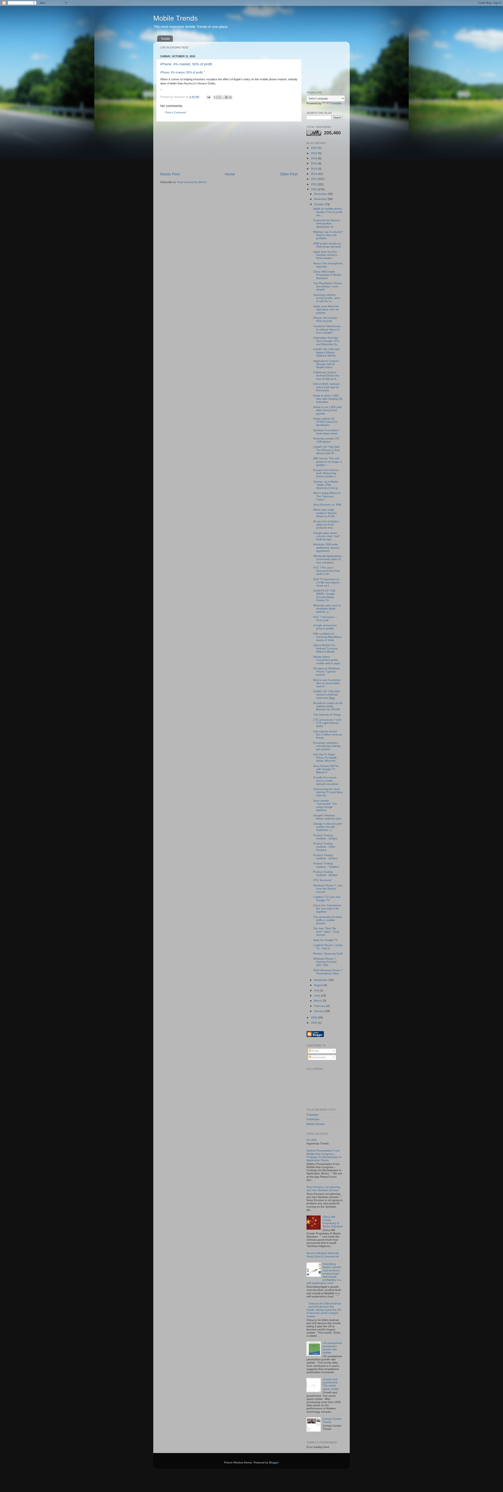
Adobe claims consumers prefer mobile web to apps (326, 660)
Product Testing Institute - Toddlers (326, 865)
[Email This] (215, 97)
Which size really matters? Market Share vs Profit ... (325, 513)
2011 (314, 184)
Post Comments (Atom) (191, 182)
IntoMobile (313, 1119)
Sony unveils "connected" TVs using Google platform (325, 805)
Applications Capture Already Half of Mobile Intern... (326, 364)
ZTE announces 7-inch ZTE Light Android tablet (327, 723)
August (318, 985)
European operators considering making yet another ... (326, 746)
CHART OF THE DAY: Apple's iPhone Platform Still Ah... (326, 352)
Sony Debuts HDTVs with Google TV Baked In (326, 769)
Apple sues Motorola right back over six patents (326, 309)
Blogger (273, 1462)
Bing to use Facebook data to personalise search (326, 683)
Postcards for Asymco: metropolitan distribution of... (327, 223)
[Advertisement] (229, 146)
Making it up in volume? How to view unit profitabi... (328, 235)
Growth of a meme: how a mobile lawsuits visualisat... (327, 780)
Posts (315, 1050)
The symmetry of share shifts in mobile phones (327, 920)
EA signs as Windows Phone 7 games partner (326, 671)
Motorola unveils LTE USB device (326, 440)
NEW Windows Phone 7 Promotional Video (328, 972)
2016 (314, 158)
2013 (314, 173)
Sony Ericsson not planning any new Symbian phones (323, 1189)
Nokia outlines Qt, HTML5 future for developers (325, 421)
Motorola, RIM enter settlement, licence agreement (326, 547)
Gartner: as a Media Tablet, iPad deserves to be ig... (326, 484)
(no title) (312, 1139)
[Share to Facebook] (227, 97)
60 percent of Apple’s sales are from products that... (326, 524)
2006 (314, 1022)
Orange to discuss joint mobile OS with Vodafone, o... (327, 827)
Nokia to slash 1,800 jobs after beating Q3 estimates (327, 398)
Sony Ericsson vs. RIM (327, 504)
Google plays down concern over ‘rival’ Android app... (326, 536)
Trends (165, 38)
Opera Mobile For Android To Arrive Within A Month (325, 648)
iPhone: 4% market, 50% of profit (186, 64)
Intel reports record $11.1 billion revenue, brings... (328, 734)
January (319, 1011)
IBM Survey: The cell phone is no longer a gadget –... (327, 461)
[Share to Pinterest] (230, 97)
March (318, 1000)
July (317, 990)
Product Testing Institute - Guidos (325, 837)
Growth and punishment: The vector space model (331, 1384)
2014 (314, 168)
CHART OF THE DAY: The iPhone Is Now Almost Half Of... (326, 450)
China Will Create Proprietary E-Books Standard (327, 274)
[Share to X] (223, 97)
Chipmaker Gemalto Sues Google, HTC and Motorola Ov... (326, 341)
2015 (314, 163)
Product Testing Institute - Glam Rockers (324, 846)
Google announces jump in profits (325, 627)
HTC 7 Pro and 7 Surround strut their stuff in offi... (326, 570)
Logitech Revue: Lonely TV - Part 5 (327, 947)
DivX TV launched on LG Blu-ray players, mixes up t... (326, 582)
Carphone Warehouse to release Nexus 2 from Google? (327, 329)
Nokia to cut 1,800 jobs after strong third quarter (327, 410)
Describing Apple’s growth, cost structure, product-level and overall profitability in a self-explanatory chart (324, 1274)
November (321, 199)
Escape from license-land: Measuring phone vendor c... (326, 473)
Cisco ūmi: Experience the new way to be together (327, 908)
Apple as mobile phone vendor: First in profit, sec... (328, 211)
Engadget (313, 1114)
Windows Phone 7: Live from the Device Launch (327, 888)
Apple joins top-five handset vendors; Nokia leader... (325, 255)
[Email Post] (208, 96)
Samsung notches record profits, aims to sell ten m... (326, 298)
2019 (314, 153)
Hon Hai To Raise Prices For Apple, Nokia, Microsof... (325, 757)
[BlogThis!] (219, 97)
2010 (314, 189)
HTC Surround (322, 880)
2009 (314, 1017)
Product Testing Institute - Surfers (325, 857)
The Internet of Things (327, 714)
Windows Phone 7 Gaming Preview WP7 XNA (325, 962)
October (319, 204)
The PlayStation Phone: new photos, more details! (327, 286)
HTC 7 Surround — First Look (325, 619)
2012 (314, 179)
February (320, 1006)
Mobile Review (316, 1124)
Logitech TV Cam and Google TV (326, 898)
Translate (335, 103)
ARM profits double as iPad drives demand (327, 245)
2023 (314, 147)
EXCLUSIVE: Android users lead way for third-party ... (326, 387)
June (317, 995)
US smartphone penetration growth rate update (332, 1348)
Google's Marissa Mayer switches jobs (327, 817)
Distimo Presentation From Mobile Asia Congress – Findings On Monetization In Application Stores (324, 1155)
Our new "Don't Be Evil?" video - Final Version (326, 931)
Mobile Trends (175, 18)
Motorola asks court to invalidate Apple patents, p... (327, 608)
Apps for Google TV (325, 940)
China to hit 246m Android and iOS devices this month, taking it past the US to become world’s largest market (324, 1310)
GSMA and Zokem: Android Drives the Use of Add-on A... (326, 375)
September (321, 980)
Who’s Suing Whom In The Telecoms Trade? (327, 496)
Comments (318, 1057)
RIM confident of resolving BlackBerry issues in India (327, 637)
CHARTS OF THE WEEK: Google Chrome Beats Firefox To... (324, 595)
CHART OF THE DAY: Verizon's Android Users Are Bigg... (326, 694)
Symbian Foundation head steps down (326, 432)
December (321, 193)
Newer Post (170, 174)
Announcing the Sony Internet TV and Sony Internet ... (328, 792)
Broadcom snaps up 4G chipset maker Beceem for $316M (328, 706)
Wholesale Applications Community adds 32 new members (327, 559)
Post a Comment (175, 112)
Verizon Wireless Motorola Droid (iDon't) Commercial (323, 1255)
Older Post (289, 174)
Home (230, 174)
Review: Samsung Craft (327, 953)
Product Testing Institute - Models (325, 873)
